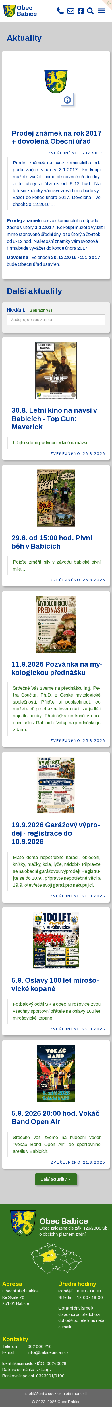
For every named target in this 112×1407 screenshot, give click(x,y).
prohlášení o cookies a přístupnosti (56, 1393)
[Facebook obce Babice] (81, 11)
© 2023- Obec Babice (56, 1402)
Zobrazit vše (41, 310)
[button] (101, 11)
